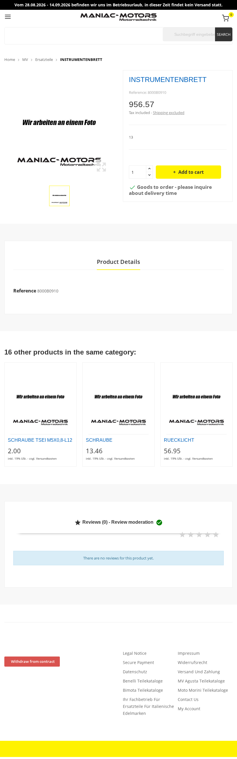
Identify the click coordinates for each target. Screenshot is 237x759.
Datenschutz (135, 671)
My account (189, 708)
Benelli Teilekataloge (143, 681)
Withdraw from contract (33, 661)
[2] (190, 534)
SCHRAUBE (99, 440)
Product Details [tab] (118, 262)
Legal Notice (135, 653)
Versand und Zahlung (199, 671)
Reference (24, 291)
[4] (207, 534)
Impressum (189, 653)
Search (224, 34)
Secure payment (138, 662)
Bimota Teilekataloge (143, 690)
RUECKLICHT (179, 440)
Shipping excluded (168, 112)
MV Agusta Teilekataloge (201, 681)
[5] (215, 534)
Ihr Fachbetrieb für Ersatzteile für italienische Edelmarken (148, 706)
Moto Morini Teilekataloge (203, 690)
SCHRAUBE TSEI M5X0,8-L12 (40, 440)
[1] (182, 534)
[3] (199, 534)
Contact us (188, 699)
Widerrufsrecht (192, 662)
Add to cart (191, 172)
